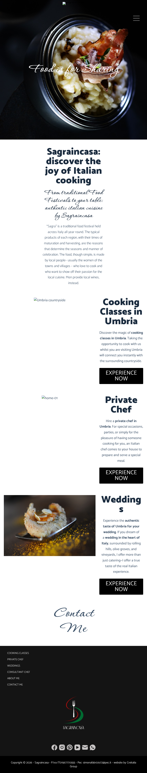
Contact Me (74, 621)
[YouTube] (77, 747)
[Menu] (136, 18)
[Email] (85, 747)
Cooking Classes (18, 653)
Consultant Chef (18, 672)
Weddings (13, 666)
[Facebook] (54, 747)
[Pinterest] (70, 747)
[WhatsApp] (93, 747)
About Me (13, 678)
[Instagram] (62, 747)
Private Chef (15, 659)
